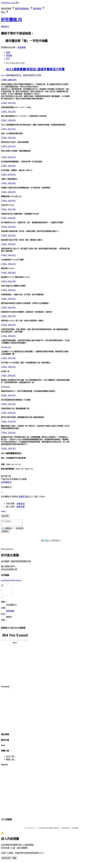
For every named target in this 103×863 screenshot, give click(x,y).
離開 (14, 858)
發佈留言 (5, 531)
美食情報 (22, 47)
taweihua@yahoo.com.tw (11, 580)
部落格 (9, 55)
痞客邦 (22, 497)
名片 (8, 59)
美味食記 (21, 504)
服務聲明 (75, 828)
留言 (27, 497)
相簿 (8, 52)
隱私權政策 (66, 828)
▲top (3, 511)
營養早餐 (21, 507)
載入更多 (5, 516)
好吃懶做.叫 (11, 19)
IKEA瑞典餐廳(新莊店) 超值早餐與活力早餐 (35, 69)
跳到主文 (5, 26)
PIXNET (33, 828)
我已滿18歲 (6, 858)
